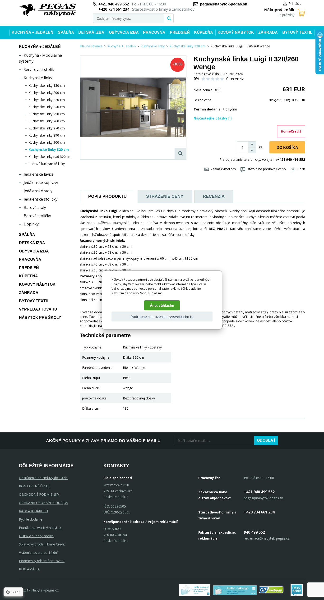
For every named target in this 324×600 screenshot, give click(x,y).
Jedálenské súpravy (41, 182)
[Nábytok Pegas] (47, 10)
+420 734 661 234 (259, 512)
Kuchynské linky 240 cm (46, 107)
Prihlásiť (295, 3)
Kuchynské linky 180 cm (46, 85)
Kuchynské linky (38, 77)
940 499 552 (254, 532)
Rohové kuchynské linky (46, 163)
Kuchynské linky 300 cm (46, 142)
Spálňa (66, 32)
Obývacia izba (124, 32)
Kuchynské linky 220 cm (46, 99)
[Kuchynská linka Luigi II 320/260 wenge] (133, 107)
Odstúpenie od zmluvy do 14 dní (43, 478)
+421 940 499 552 (113, 4)
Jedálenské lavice (39, 174)
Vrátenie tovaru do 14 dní (38, 552)
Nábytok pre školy (40, 318)
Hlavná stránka (91, 46)
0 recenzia (235, 78)
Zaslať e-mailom (223, 169)
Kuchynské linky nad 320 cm (49, 156)
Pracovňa (154, 32)
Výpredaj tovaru (38, 309)
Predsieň (180, 32)
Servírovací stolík (39, 69)
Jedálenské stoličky (40, 199)
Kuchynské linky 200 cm (46, 92)
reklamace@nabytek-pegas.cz (266, 538)
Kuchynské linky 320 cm (48, 149)
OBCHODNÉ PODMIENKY (39, 494)
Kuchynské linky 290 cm (46, 135)
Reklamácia (29, 569)
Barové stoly (35, 207)
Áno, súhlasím (162, 305)
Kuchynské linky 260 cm (46, 121)
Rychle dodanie (30, 519)
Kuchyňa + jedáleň (32, 32)
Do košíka (287, 148)
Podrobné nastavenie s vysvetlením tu (161, 316)
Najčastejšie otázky (210, 118)
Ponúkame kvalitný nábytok (40, 527)
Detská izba (91, 32)
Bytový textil (297, 32)
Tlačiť (301, 169)
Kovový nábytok (236, 32)
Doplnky (31, 224)
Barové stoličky (37, 215)
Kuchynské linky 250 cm (46, 114)
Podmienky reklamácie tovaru (42, 561)
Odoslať (266, 440)
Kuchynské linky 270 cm (46, 128)
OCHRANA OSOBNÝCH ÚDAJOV (43, 502)
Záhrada (268, 32)
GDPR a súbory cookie (36, 536)
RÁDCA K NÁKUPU (33, 511)
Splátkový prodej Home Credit (42, 544)
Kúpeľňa (203, 32)
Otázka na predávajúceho (266, 169)
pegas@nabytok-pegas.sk (223, 4)
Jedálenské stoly (38, 190)
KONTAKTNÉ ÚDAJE (34, 486)
